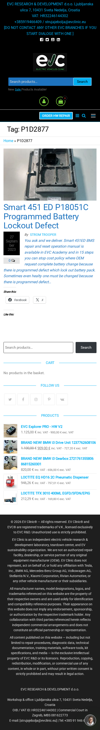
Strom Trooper (43, 234)
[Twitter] (10, 399)
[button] (93, 115)
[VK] (62, 399)
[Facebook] (23, 399)
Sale (18, 89)
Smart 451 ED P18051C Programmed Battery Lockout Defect (45, 216)
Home (8, 141)
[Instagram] (36, 399)
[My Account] (44, 101)
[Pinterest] (49, 399)
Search (82, 82)
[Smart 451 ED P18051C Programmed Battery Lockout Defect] (50, 174)
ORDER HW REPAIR (56, 116)
